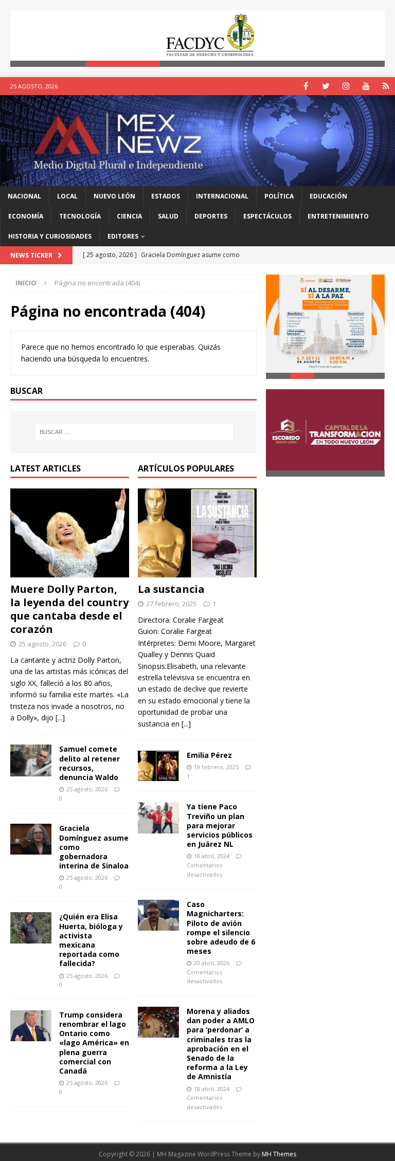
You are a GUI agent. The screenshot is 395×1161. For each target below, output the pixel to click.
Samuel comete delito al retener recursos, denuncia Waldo (89, 763)
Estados (165, 196)
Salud (168, 216)
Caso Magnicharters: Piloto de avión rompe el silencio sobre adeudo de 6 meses (221, 927)
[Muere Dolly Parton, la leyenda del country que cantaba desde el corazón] (69, 533)
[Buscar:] (133, 432)
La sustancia (171, 589)
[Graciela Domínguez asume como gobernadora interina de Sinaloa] (30, 839)
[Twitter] (326, 86)
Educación (328, 196)
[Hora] (386, 86)
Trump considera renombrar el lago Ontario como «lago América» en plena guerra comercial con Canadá (94, 1043)
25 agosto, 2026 (42, 643)
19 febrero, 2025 (216, 767)
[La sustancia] (197, 533)
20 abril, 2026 (211, 963)
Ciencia (129, 216)
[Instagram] (346, 86)
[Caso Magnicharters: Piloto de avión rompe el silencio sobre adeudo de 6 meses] (158, 915)
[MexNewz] (197, 180)
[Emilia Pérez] (158, 766)
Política (279, 196)
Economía (25, 216)
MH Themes (279, 1154)
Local (67, 196)
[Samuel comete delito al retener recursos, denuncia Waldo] (30, 760)
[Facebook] (306, 86)
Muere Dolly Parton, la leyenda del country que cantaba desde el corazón (69, 609)
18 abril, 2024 (211, 856)
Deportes (210, 216)
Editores (122, 236)
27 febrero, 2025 (171, 603)
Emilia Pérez (209, 755)
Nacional (24, 196)
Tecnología (80, 216)
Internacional (222, 196)
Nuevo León (114, 196)
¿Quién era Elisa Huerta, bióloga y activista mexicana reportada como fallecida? (91, 940)
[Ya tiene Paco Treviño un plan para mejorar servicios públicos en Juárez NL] (158, 817)
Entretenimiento (338, 216)
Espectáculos (267, 216)
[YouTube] (366, 86)
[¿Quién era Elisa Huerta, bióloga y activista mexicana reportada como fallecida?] (30, 928)
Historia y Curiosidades (50, 236)
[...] (60, 717)
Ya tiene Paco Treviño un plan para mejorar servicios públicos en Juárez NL (220, 825)
